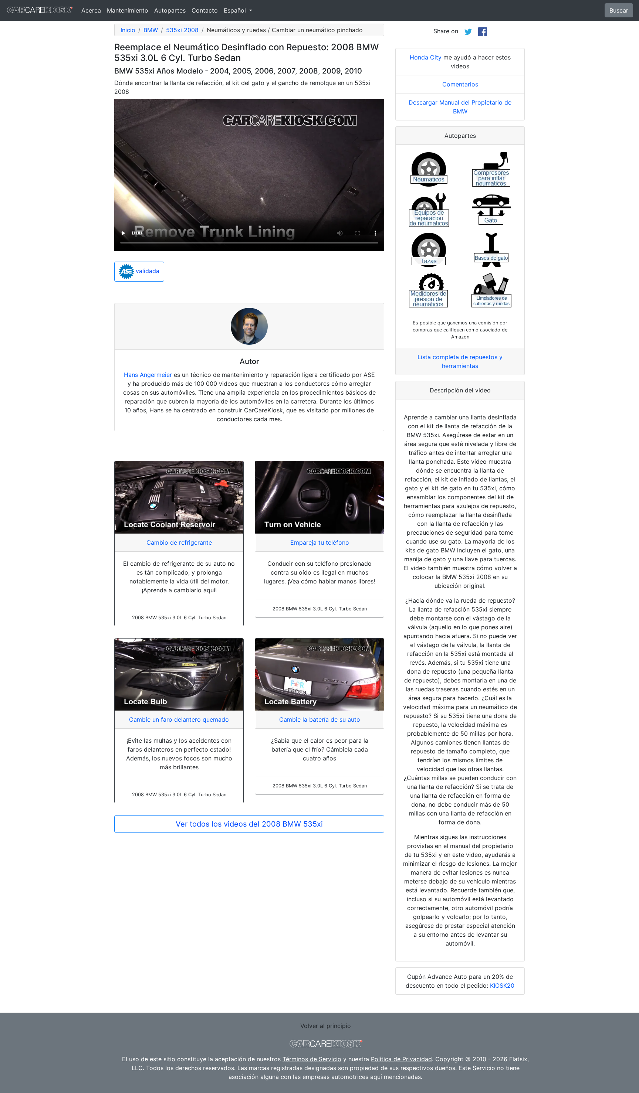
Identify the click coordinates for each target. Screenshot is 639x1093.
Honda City (426, 57)
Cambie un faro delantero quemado (179, 719)
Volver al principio (325, 1025)
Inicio (128, 30)
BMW (150, 30)
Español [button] (236, 10)
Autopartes (170, 10)
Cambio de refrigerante (179, 542)
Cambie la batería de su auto (319, 719)
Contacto (205, 10)
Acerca (91, 10)
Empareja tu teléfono (319, 542)
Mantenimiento (127, 10)
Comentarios (460, 84)
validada (146, 271)
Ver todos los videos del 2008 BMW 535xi (249, 824)
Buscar (618, 10)
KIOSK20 (502, 985)
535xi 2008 (182, 30)
